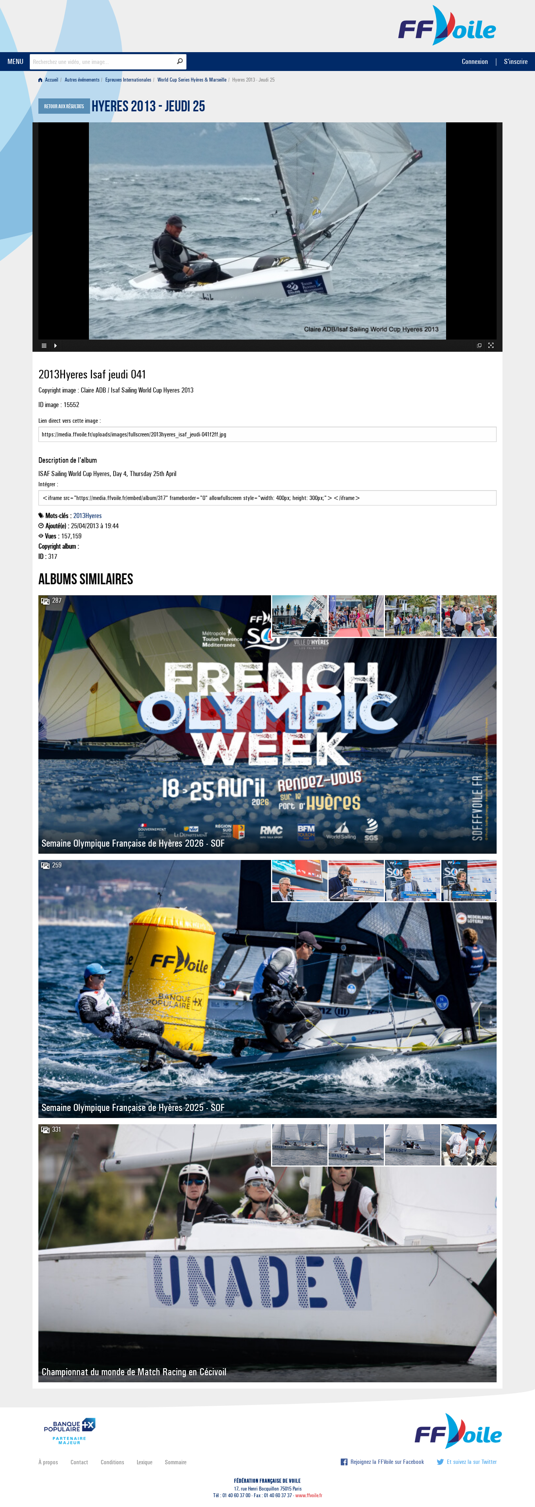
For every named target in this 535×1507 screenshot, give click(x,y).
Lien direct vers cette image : (69, 420)
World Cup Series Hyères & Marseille (191, 79)
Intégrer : (48, 484)
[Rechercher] (180, 61)
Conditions (112, 1462)
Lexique (144, 1462)
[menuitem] (49, 79)
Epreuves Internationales (128, 79)
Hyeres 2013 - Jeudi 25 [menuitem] (253, 79)
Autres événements (82, 79)
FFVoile (447, 24)
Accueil (51, 79)
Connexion (475, 61)
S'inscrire (516, 61)
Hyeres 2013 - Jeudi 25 (148, 108)
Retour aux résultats (64, 106)
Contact (79, 1462)
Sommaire (175, 1462)
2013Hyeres (87, 516)
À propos (48, 1462)
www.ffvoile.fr (308, 1495)
